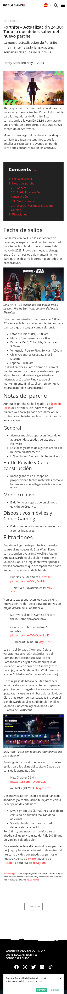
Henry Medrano (14, 63)
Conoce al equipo (17, 958)
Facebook (9, 863)
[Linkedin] (42, 967)
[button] (56, 5)
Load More (33, 906)
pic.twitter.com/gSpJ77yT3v (27, 581)
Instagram (39, 863)
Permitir (41, 989)
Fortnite (10, 21)
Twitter (32, 859)
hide (36, 170)
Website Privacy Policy (20, 951)
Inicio (41, 951)
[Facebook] (16, 967)
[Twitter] (33, 967)
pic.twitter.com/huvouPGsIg (28, 782)
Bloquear (55, 989)
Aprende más (33, 879)
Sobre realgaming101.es (21, 954)
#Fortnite (45, 577)
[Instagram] (25, 967)
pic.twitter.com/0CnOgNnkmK (29, 635)
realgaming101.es (11, 873)
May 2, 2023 (46, 642)
